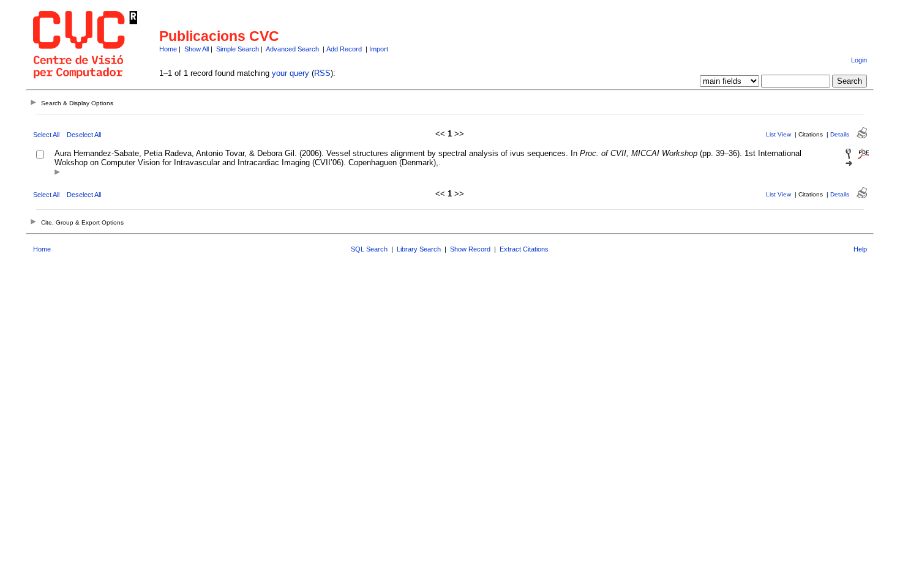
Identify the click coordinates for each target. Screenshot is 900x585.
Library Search (419, 249)
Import (378, 49)
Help (860, 249)
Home (168, 49)
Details (839, 134)
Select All (46, 134)
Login (859, 60)
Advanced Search (292, 49)
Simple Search (237, 49)
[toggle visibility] (57, 173)
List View (778, 134)
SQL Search (369, 249)
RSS (322, 73)
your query (290, 73)
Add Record (344, 49)
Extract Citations (524, 249)
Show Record (470, 249)
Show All (196, 49)
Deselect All (84, 134)
